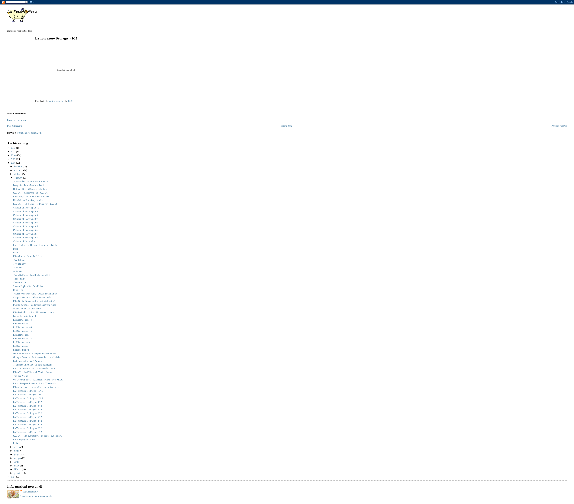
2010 (13, 155)
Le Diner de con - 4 (22, 334)
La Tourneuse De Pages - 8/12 (27, 405)
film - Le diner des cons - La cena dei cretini (34, 368)
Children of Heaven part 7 (25, 218)
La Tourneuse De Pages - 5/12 (27, 416)
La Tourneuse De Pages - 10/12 (28, 398)
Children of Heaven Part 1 (25, 241)
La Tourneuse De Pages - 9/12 (27, 401)
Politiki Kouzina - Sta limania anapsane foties (34, 304)
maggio (17, 458)
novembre (18, 170)
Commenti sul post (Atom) (29, 132)
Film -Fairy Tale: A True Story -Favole (31, 196)
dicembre (18, 166)
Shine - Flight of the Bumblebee (28, 286)
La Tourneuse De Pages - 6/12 (27, 413)
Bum (15, 248)
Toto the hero (19, 263)
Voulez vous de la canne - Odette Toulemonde (35, 293)
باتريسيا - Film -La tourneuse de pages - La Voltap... (37, 435)
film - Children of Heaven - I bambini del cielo (35, 244)
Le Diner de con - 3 (22, 338)
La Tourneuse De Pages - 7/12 (27, 409)
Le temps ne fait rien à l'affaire (27, 360)
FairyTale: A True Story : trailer (28, 200)
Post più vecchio (559, 125)
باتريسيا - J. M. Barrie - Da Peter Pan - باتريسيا (35, 203)
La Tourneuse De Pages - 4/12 (27, 420)
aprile (16, 461)
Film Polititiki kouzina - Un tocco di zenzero (34, 312)
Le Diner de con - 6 (22, 327)
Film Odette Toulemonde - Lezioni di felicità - (34, 301)
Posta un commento (16, 120)
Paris (15, 443)
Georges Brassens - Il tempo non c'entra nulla (34, 353)
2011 (13, 151)
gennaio (18, 473)
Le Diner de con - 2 (22, 342)
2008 (13, 162)
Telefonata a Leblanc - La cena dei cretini (32, 364)
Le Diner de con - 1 (22, 345)
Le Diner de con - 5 (22, 330)
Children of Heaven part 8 (25, 215)
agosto (17, 446)
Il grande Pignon (21, 349)
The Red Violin (20, 375)
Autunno (17, 267)
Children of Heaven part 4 (25, 230)
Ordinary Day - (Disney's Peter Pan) (30, 188)
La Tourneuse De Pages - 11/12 (28, 394)
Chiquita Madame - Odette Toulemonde (32, 297)
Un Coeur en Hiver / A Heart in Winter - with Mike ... (38, 379)
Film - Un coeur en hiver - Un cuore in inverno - (35, 387)
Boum (16, 252)
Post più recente (14, 125)
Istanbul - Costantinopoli (24, 316)
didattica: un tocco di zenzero (27, 308)
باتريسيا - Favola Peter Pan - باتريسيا (30, 192)
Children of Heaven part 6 (25, 222)
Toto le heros (19, 259)
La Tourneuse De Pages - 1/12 (27, 431)
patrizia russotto (30, 491)
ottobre (17, 173)
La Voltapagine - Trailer (24, 439)
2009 (13, 158)
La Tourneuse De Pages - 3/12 (27, 424)
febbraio (18, 469)
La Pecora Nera (22, 11)
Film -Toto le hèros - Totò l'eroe (28, 256)
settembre (18, 177)
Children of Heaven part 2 (25, 237)
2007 (13, 476)
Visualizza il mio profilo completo (36, 495)
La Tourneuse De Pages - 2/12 (27, 428)
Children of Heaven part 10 (26, 207)
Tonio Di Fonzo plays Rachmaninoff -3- (32, 274)
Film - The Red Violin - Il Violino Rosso (32, 372)
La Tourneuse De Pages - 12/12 (28, 390)
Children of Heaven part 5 (25, 226)
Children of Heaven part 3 (25, 233)
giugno (17, 454)
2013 (13, 147)
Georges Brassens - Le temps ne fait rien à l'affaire (37, 357)
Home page (286, 125)
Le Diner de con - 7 (22, 323)
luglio (17, 450)
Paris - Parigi (19, 289)
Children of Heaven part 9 (25, 211)
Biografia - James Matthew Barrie (29, 185)
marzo (17, 465)
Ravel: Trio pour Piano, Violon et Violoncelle (34, 383)
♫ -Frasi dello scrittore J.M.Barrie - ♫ (31, 181)
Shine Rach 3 (19, 282)
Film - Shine (19, 278)
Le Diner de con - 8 (22, 319)
